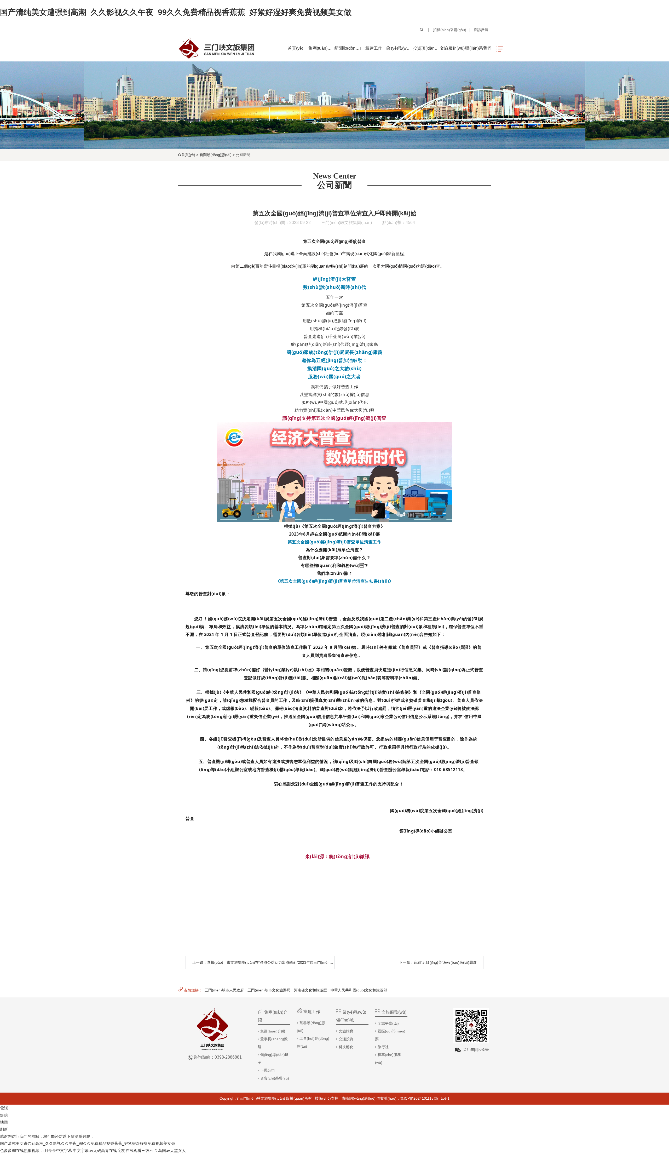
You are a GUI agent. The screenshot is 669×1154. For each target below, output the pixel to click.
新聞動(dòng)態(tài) (215, 155)
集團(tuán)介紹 (272, 1031)
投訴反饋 (481, 30)
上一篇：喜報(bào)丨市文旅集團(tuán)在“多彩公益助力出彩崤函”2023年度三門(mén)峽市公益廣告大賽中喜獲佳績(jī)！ (293, 962)
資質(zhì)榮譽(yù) (274, 1078)
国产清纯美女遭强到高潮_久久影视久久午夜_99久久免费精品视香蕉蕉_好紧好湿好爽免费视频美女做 (175, 12)
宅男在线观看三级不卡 (137, 1150)
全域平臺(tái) (388, 1023)
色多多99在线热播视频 (19, 1150)
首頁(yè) (188, 155)
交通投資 (346, 1039)
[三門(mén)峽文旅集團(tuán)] (216, 48)
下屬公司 (267, 1070)
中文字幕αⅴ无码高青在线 (95, 1150)
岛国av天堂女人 (172, 1150)
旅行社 (383, 1047)
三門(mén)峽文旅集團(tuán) (346, 222)
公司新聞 (243, 155)
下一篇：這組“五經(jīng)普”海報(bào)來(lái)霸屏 (438, 962)
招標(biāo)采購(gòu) (449, 30)
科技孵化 (346, 1047)
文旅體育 (346, 1031)
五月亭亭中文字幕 (56, 1150)
